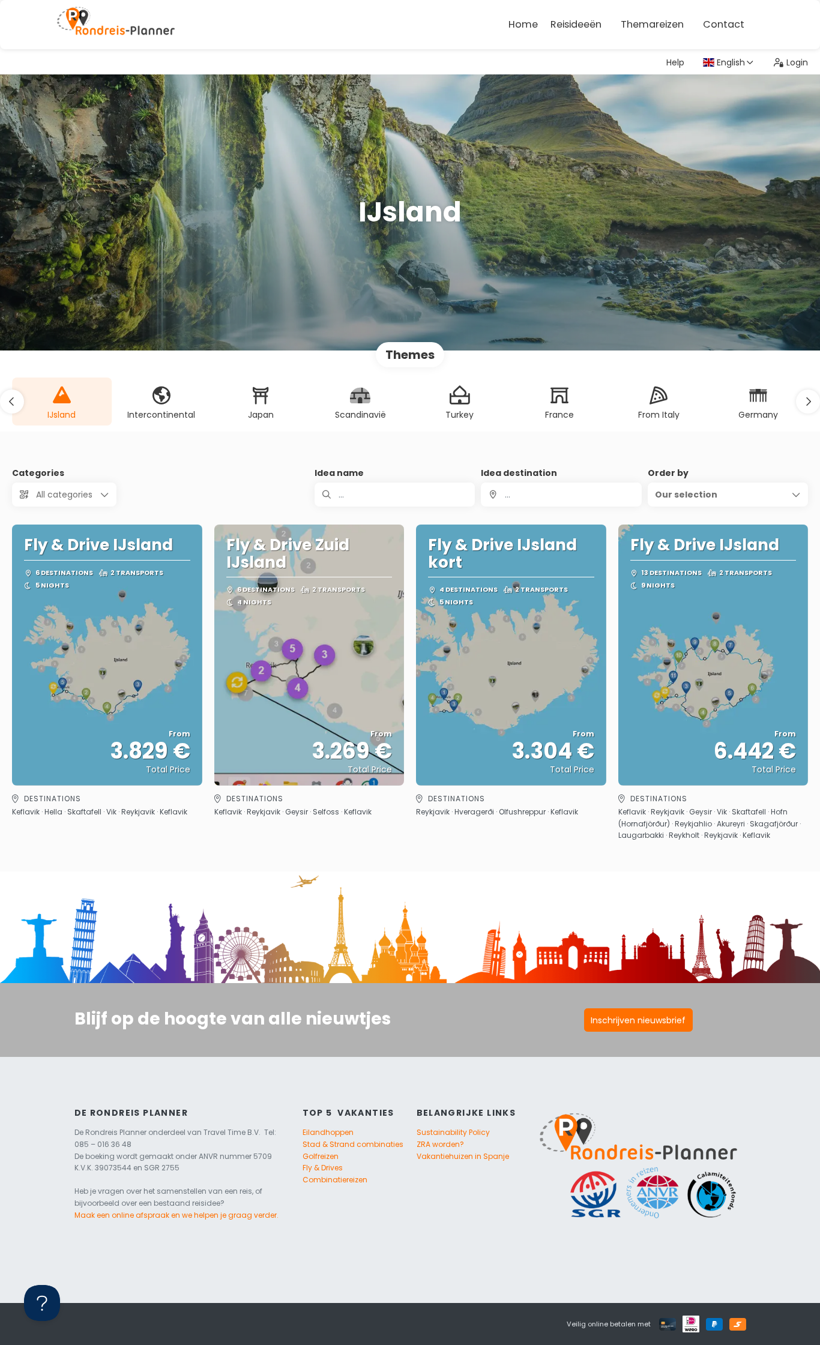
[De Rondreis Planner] (115, 25)
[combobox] (561, 495)
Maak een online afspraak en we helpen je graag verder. (176, 1215)
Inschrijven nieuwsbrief (638, 1020)
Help (675, 62)
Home (523, 24)
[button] (12, 402)
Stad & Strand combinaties (353, 1144)
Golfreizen (321, 1156)
